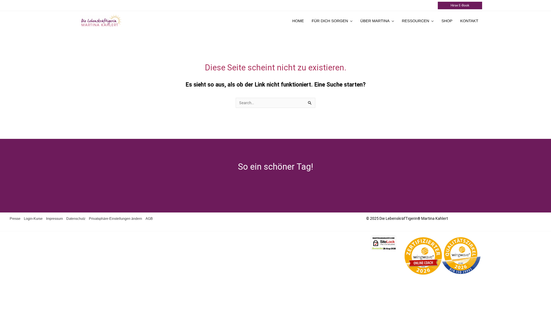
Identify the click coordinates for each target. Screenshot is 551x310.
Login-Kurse (33, 218)
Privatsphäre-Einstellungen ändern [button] (115, 218)
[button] (460, 5)
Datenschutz (75, 218)
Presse (15, 218)
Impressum (54, 218)
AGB (149, 218)
